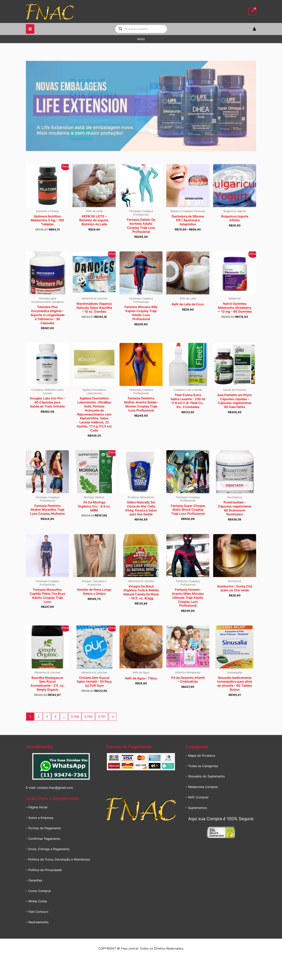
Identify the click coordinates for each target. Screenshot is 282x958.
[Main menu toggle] (30, 29)
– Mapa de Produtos (200, 755)
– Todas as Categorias (202, 766)
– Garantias (34, 880)
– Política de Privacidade (44, 870)
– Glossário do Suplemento (205, 776)
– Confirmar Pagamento (43, 839)
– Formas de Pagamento (43, 828)
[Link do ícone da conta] (254, 29)
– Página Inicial (36, 807)
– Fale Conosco (37, 911)
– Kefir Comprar (197, 797)
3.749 (75, 716)
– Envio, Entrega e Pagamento (48, 849)
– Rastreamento (37, 922)
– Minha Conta (36, 901)
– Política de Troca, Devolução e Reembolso (58, 859)
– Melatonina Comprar (202, 787)
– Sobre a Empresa (39, 818)
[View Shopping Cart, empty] (252, 11)
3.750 (88, 716)
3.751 (102, 716)
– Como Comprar (38, 891)
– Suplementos (196, 808)
